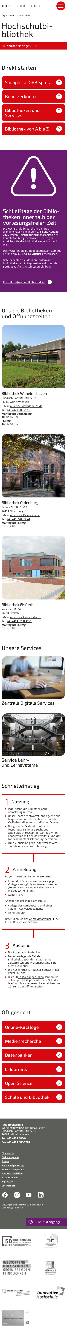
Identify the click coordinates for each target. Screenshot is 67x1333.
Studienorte (8, 1153)
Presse (5, 1161)
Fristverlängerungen (31, 977)
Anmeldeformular (40, 919)
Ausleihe (18, 952)
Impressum (7, 1181)
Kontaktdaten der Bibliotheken (24, 282)
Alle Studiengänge (48, 1222)
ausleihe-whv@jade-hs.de (26, 406)
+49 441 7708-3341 (18, 519)
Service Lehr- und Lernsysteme (20, 762)
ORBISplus (14, 832)
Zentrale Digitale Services (28, 702)
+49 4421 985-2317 (18, 410)
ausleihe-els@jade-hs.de (25, 617)
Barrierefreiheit (10, 1177)
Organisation (8, 15)
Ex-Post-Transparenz (13, 1169)
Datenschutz (8, 1185)
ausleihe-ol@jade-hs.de (25, 515)
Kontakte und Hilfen (12, 1173)
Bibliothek (24, 15)
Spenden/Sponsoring (13, 1165)
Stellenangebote (10, 1157)
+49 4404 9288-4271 (19, 621)
